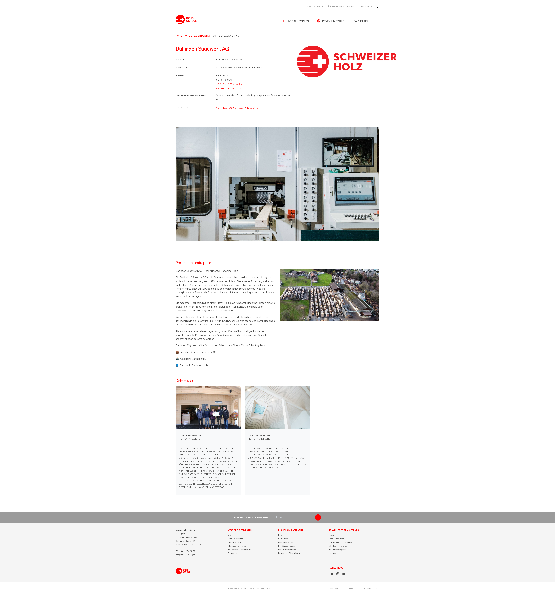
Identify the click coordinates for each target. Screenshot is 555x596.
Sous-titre (181, 67)
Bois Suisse (283, 539)
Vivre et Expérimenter (197, 36)
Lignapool (333, 553)
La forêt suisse (234, 542)
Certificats (182, 108)
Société (180, 59)
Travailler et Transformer (344, 530)
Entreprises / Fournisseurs (239, 550)
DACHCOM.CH (265, 589)
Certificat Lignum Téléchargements (237, 108)
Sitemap (350, 589)
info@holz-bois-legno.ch (187, 555)
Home (179, 36)
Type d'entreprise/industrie (191, 95)
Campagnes (233, 553)
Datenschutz (370, 589)
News (230, 535)
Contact (351, 6)
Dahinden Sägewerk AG (226, 36)
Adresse (180, 75)
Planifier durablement (290, 530)
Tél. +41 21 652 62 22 (185, 551)
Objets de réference (237, 546)
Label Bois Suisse (235, 539)
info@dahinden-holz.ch (230, 84)
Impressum (334, 589)
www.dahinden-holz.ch (229, 88)
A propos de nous (315, 6)
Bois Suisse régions (286, 546)
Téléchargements (335, 6)
